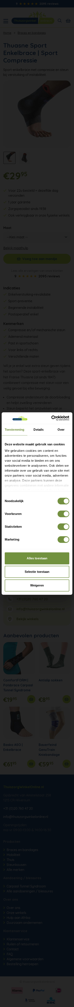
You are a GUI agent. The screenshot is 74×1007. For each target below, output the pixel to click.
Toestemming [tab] (14, 429)
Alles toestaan (37, 558)
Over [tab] (61, 429)
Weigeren (37, 585)
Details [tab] (39, 429)
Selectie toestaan (37, 571)
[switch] (63, 514)
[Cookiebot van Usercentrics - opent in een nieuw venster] (52, 418)
